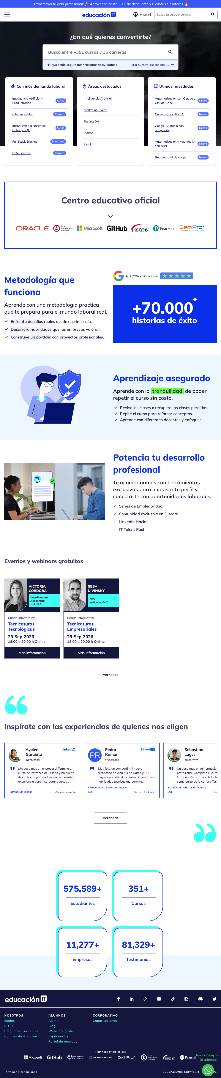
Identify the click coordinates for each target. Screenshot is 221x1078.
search (170, 52)
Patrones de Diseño (20, 791)
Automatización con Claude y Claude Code (175, 101)
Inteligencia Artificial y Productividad (27, 101)
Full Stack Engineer (25, 141)
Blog (52, 1026)
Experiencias (58, 1036)
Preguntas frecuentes (21, 1031)
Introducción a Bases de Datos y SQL (29, 128)
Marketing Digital (95, 110)
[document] (42, 773)
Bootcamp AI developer (171, 157)
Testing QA (91, 121)
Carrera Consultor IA (169, 114)
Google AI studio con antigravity (169, 128)
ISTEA (9, 1026)
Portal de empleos (63, 1041)
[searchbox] (182, 14)
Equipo (9, 1021)
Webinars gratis (61, 1031)
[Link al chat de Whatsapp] (208, 1070)
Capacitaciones (105, 1021)
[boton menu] (7, 14)
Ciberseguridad (22, 114)
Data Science (21, 153)
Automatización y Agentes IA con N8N (175, 144)
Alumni (54, 1021)
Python (88, 133)
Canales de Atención (20, 1036)
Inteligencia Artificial (98, 98)
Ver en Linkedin (65, 792)
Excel (87, 144)
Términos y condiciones (20, 1071)
